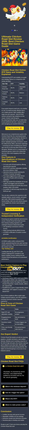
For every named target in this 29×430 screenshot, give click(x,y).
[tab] (14, 366)
